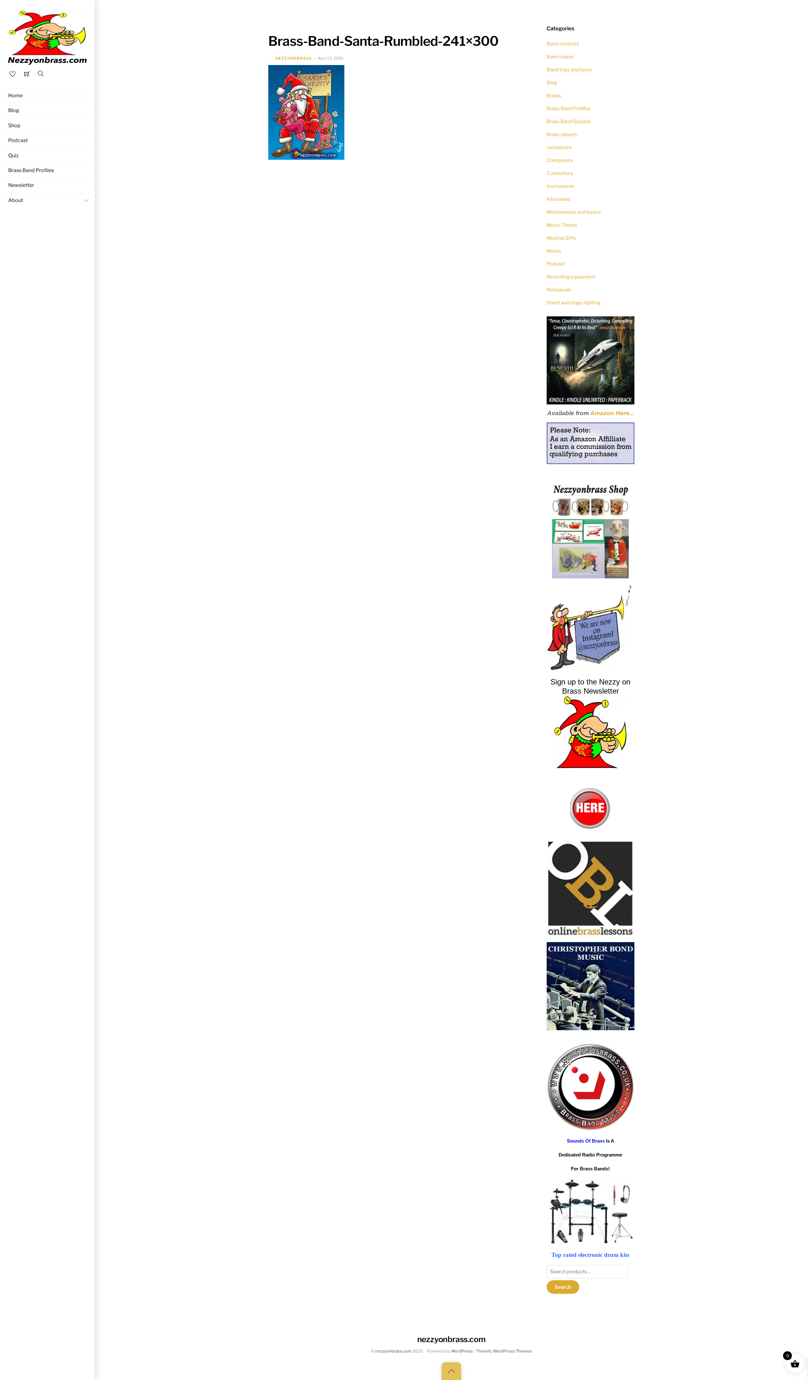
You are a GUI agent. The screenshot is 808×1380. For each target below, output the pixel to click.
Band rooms (560, 57)
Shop (14, 125)
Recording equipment (571, 277)
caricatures (559, 147)
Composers (560, 160)
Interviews (558, 199)
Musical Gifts (561, 238)
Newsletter (21, 185)
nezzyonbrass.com (393, 1351)
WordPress (462, 1351)
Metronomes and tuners (574, 212)
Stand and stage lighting (574, 303)
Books (554, 96)
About (15, 200)
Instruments (560, 186)
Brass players (562, 134)
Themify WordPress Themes (504, 1351)
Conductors (560, 173)
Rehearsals (559, 290)
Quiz (13, 155)
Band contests (563, 44)
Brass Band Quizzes (569, 121)
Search (563, 1287)
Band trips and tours (569, 70)
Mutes (554, 251)
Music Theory (562, 225)
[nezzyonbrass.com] (47, 36)
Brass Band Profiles (31, 170)
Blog (13, 110)
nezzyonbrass (294, 58)
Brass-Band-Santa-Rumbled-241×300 (383, 41)
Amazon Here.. (611, 413)
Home (15, 96)
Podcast (18, 140)
